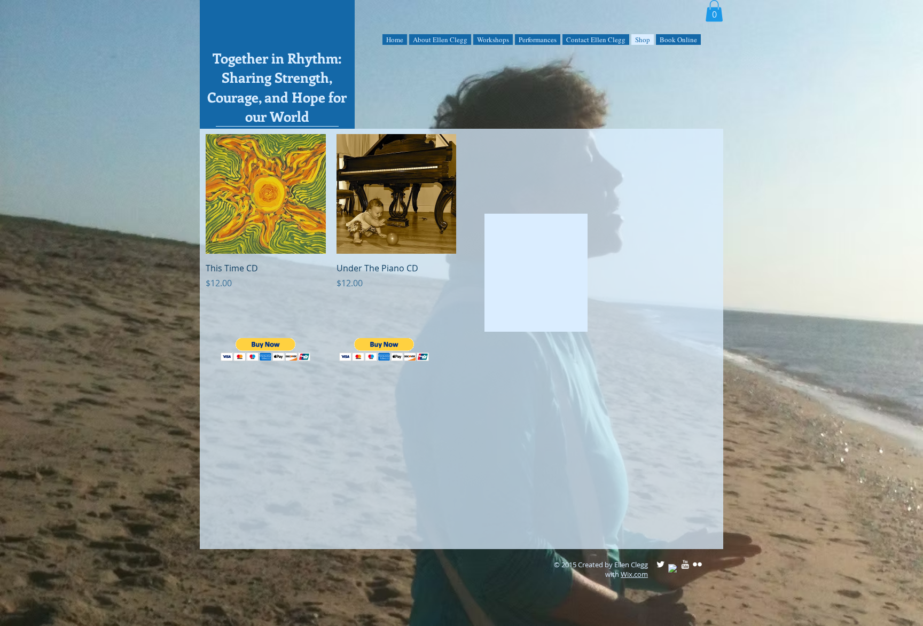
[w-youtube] (685, 564)
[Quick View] (266, 194)
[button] (714, 11)
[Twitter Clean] (660, 564)
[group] (456, 534)
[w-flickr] (697, 564)
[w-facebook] (672, 568)
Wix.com (634, 574)
